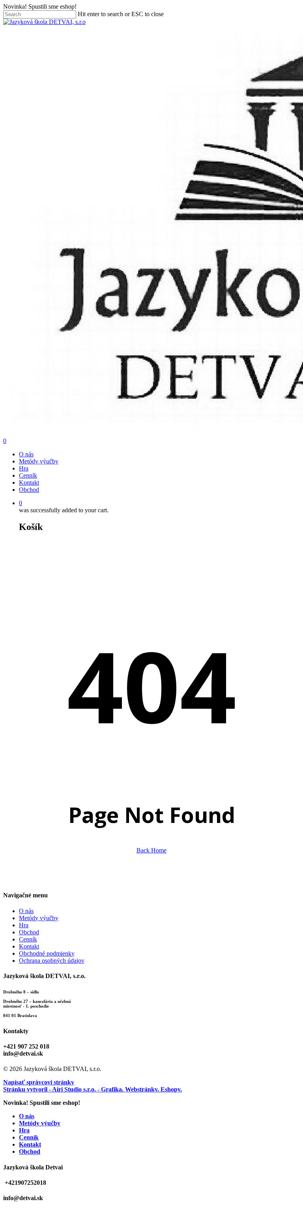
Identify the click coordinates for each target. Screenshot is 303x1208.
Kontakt (29, 946)
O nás (26, 911)
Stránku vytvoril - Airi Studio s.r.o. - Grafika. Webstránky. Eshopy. (92, 1089)
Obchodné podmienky (47, 953)
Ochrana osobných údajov (51, 960)
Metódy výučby (38, 918)
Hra (23, 925)
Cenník (28, 939)
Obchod (29, 932)
